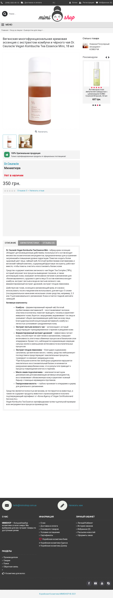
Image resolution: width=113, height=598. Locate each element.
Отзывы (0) (49, 243)
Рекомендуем (90, 57)
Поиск (6, 563)
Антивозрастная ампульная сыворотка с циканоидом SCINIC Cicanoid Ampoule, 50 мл (96, 92)
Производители (11, 557)
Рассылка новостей (86, 532)
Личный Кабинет (85, 523)
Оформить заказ (85, 535)
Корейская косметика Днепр (54, 546)
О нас (43, 523)
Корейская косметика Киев (55, 539)
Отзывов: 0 (22, 191)
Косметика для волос (15, 573)
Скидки (7, 560)
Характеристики (29, 243)
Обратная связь (11, 567)
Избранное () (84, 529)
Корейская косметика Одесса (54, 543)
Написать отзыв (37, 191)
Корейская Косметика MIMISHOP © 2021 (57, 594)
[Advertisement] (96, 151)
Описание (10, 243)
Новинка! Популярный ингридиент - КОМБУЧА (99, 46)
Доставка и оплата (49, 526)
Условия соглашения (50, 532)
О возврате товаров (50, 529)
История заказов (85, 526)
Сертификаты (47, 535)
